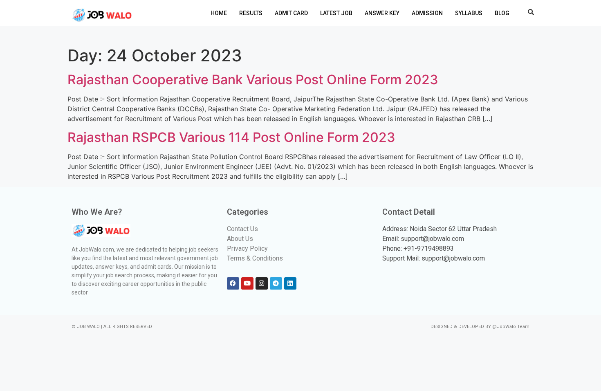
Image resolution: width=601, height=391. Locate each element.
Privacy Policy (247, 248)
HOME (219, 13)
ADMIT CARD (291, 13)
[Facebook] (233, 283)
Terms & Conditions (255, 258)
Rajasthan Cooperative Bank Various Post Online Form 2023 (252, 80)
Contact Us (242, 229)
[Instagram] (262, 283)
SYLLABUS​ (468, 13)
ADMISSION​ (427, 13)
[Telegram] (276, 283)
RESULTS (250, 13)
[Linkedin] (290, 283)
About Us (240, 239)
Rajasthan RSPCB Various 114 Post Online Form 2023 (231, 137)
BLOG (502, 13)
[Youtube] (247, 283)
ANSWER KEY (382, 13)
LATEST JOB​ (336, 13)
